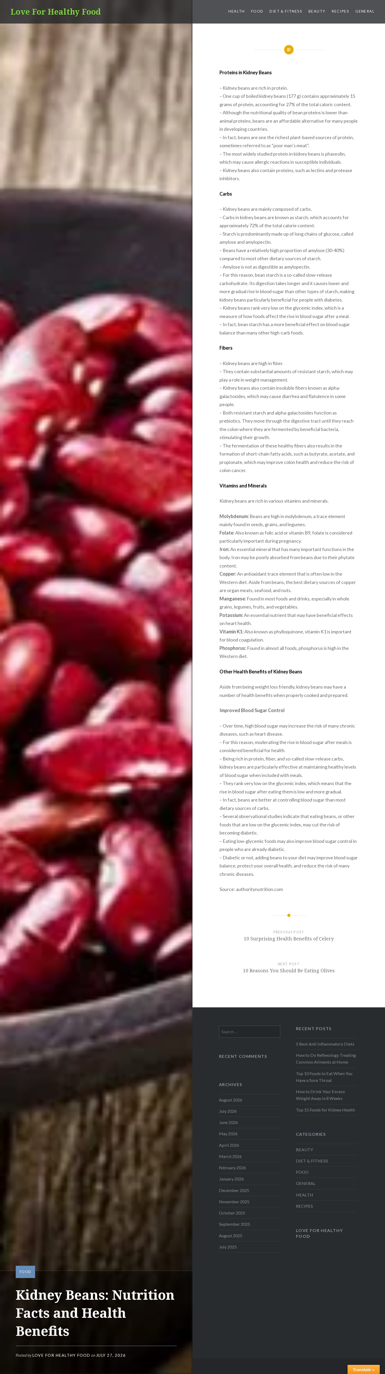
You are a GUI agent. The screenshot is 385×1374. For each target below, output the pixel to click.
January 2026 (231, 1178)
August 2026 (230, 1099)
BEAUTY (317, 11)
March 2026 (230, 1156)
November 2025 (234, 1201)
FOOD (257, 11)
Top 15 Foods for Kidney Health (325, 1109)
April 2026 (229, 1145)
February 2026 (232, 1167)
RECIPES (340, 11)
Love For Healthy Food (55, 11)
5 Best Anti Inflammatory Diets (325, 1043)
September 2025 (234, 1224)
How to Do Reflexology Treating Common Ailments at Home (326, 1058)
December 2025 (234, 1190)
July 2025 (228, 1246)
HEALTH (236, 11)
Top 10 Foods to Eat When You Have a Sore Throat (324, 1077)
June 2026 (228, 1122)
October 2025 (232, 1212)
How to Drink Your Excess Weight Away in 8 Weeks (320, 1095)
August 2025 (230, 1235)
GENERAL (365, 11)
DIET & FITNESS (286, 11)
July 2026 (228, 1111)
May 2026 (228, 1133)
